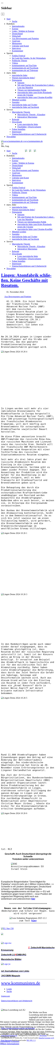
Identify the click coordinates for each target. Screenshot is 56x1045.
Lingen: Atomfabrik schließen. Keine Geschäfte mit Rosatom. (26, 280)
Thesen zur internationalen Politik (31, 90)
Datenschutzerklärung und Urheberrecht (29, 134)
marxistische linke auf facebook (25, 107)
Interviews (16, 48)
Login (9, 989)
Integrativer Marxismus (27, 117)
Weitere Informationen (9, 1044)
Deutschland (17, 33)
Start (8, 19)
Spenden (15, 102)
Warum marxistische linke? (23, 78)
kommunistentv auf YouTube (24, 65)
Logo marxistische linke (27, 124)
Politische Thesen (19, 60)
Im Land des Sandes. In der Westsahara (29, 58)
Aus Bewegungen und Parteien (25, 38)
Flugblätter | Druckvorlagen (29, 127)
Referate (15, 119)
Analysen (16, 41)
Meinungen (17, 43)
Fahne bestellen (18, 129)
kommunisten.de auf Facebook (25, 68)
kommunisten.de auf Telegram (25, 70)
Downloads (17, 122)
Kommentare (17, 51)
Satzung (20, 82)
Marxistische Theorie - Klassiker (31, 114)
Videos (15, 63)
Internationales (18, 26)
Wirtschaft (16, 36)
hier (34, 920)
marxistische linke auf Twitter (24, 105)
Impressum (16, 132)
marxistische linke (19, 75)
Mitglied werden (19, 100)
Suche (14, 21)
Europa (15, 29)
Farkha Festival (18, 56)
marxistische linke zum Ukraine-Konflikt (34, 97)
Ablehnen (15, 1041)
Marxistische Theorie (21, 112)
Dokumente (17, 80)
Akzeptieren (5, 1041)
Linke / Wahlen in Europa (23, 31)
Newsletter (11, 136)
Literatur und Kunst (20, 46)
